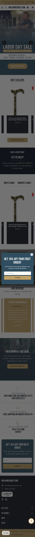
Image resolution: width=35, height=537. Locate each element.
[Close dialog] (32, 254)
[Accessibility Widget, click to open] (31, 521)
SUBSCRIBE (17, 277)
